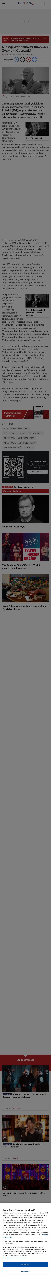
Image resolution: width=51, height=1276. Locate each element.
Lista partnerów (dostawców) (14, 1258)
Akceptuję (25, 1264)
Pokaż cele (25, 1271)
